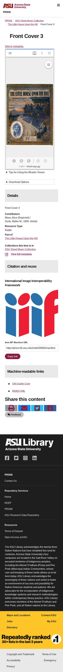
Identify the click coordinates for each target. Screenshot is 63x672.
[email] (24, 408)
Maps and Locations (18, 615)
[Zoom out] (21, 161)
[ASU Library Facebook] (8, 458)
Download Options (19, 182)
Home (8, 497)
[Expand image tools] (48, 64)
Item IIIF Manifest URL (16, 342)
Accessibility (13, 660)
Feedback (15, 414)
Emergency (50, 660)
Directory (12, 627)
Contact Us (11, 481)
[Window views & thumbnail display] (34, 53)
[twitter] (37, 408)
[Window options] (42, 53)
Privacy (11, 666)
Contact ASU (48, 615)
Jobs (10, 621)
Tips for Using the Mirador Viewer (27, 172)
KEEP (8, 503)
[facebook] (50, 408)
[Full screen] (49, 53)
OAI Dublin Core (21, 383)
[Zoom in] (14, 161)
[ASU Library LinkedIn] (34, 458)
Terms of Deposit (14, 531)
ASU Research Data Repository (22, 515)
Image (8, 230)
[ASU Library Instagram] (25, 458)
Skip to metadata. (14, 46)
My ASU (51, 621)
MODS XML (18, 391)
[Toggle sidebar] (10, 53)
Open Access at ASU (16, 537)
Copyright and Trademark (20, 654)
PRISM (6, 12)
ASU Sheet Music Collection (29, 20)
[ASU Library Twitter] (16, 458)
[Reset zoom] (28, 161)
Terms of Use (49, 654)
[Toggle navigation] (58, 5)
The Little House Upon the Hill (22, 24)
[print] (11, 408)
